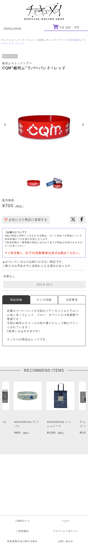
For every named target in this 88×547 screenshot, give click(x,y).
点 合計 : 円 (69, 27)
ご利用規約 (22, 531)
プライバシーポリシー (65, 531)
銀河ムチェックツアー (51, 40)
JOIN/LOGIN (12, 28)
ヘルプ (65, 521)
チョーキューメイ (11, 40)
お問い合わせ (65, 541)
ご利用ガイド (22, 521)
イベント (30, 40)
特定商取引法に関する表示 (22, 541)
